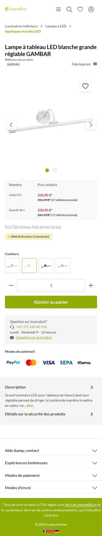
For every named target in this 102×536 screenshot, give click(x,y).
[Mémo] (80, 9)
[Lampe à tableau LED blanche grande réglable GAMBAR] (29, 265)
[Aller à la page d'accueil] (16, 9)
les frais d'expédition (81, 504)
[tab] (50, 395)
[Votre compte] (91, 9)
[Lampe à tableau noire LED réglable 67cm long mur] (46, 265)
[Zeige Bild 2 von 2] (55, 170)
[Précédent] (11, 125)
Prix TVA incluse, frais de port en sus (33, 226)
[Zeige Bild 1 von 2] (47, 170)
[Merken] (85, 86)
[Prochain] (90, 125)
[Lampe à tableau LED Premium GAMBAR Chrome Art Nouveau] (12, 265)
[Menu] (58, 9)
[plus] (91, 285)
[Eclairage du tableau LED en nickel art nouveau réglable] (62, 265)
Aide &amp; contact (22, 450)
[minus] (11, 285)
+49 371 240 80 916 (31, 327)
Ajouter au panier (51, 302)
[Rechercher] (69, 9)
